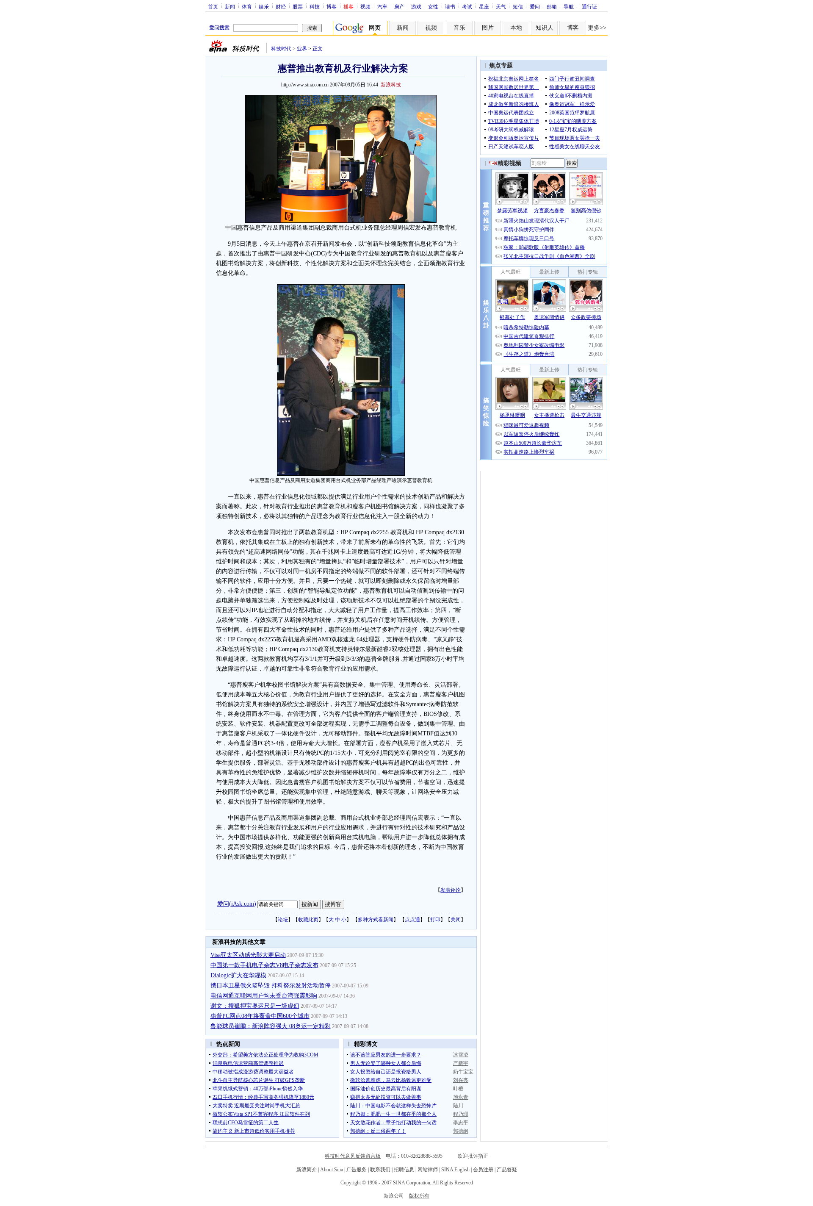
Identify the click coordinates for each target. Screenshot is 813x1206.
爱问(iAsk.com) (236, 904)
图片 (488, 28)
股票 (298, 6)
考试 (467, 6)
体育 (247, 6)
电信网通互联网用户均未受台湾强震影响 (263, 996)
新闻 (230, 6)
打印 (435, 920)
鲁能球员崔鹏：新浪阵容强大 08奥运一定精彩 (270, 1026)
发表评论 (450, 890)
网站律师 (428, 1170)
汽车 (382, 6)
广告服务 (356, 1170)
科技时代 (281, 49)
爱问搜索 (219, 27)
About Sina (331, 1170)
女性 (433, 6)
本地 (516, 28)
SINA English (455, 1170)
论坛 (283, 920)
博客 (331, 6)
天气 (501, 6)
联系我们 (380, 1170)
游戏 (416, 6)
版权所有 (419, 1196)
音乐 (459, 28)
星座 (484, 6)
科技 (315, 6)
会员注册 (483, 1170)
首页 (213, 6)
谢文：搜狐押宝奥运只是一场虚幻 (254, 1006)
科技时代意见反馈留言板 (353, 1156)
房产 (399, 6)
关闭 (456, 920)
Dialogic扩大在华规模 (238, 975)
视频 (365, 6)
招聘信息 (404, 1170)
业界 (302, 49)
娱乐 (264, 6)
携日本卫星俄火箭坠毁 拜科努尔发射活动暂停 (270, 985)
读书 (450, 6)
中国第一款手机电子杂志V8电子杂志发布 (264, 965)
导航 (569, 6)
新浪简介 (306, 1170)
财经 (281, 6)
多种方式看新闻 (375, 920)
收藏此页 (308, 920)
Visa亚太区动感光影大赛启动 (248, 955)
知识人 (544, 28)
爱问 (535, 6)
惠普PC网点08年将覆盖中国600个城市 (260, 1016)
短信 (518, 6)
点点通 (412, 920)
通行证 (589, 6)
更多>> (597, 28)
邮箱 (552, 6)
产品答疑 (507, 1170)
